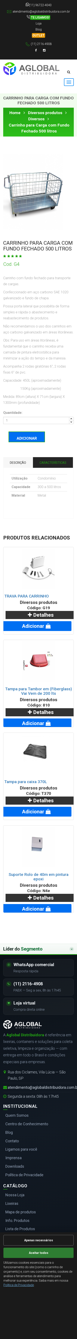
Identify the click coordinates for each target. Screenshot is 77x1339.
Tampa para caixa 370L (25, 781)
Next (56, 185)
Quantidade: (12, 413)
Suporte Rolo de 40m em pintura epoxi (38, 876)
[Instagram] (44, 50)
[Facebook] (36, 50)
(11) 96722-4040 (40, 5)
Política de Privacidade (18, 1285)
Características (53, 462)
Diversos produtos (45, 112)
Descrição (18, 462)
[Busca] (69, 72)
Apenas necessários (38, 1240)
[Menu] (69, 82)
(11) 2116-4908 (41, 44)
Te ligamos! (40, 17)
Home (15, 112)
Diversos (36, 118)
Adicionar (27, 438)
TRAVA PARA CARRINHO (26, 596)
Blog (39, 29)
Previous (9, 185)
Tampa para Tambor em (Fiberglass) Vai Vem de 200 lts (38, 691)
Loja (38, 23)
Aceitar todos (38, 1253)
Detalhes (43, 615)
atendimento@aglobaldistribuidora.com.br (41, 11)
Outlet (38, 35)
